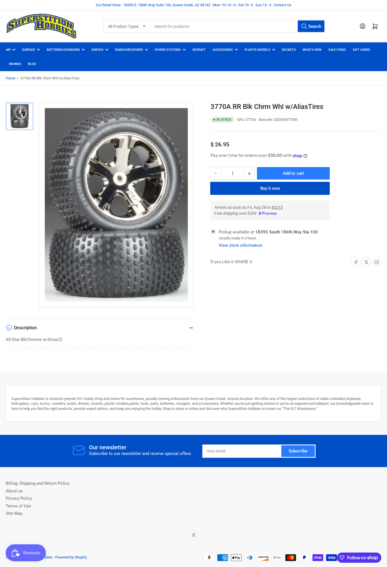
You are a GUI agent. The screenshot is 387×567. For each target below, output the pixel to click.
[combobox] (238, 26)
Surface (28, 50)
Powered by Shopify (71, 557)
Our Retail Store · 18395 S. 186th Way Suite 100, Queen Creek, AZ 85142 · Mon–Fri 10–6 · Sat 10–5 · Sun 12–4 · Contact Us (193, 5)
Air (8, 50)
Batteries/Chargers (63, 50)
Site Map (14, 513)
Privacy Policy (19, 498)
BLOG (32, 64)
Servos (97, 50)
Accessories (222, 50)
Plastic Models (257, 50)
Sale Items (337, 50)
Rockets (289, 50)
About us (14, 491)
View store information (240, 245)
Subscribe (298, 451)
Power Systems (168, 50)
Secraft (199, 50)
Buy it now (270, 188)
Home (10, 78)
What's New (312, 50)
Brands (15, 64)
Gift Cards (361, 50)
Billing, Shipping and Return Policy (37, 483)
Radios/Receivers (129, 50)
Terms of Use (18, 506)
